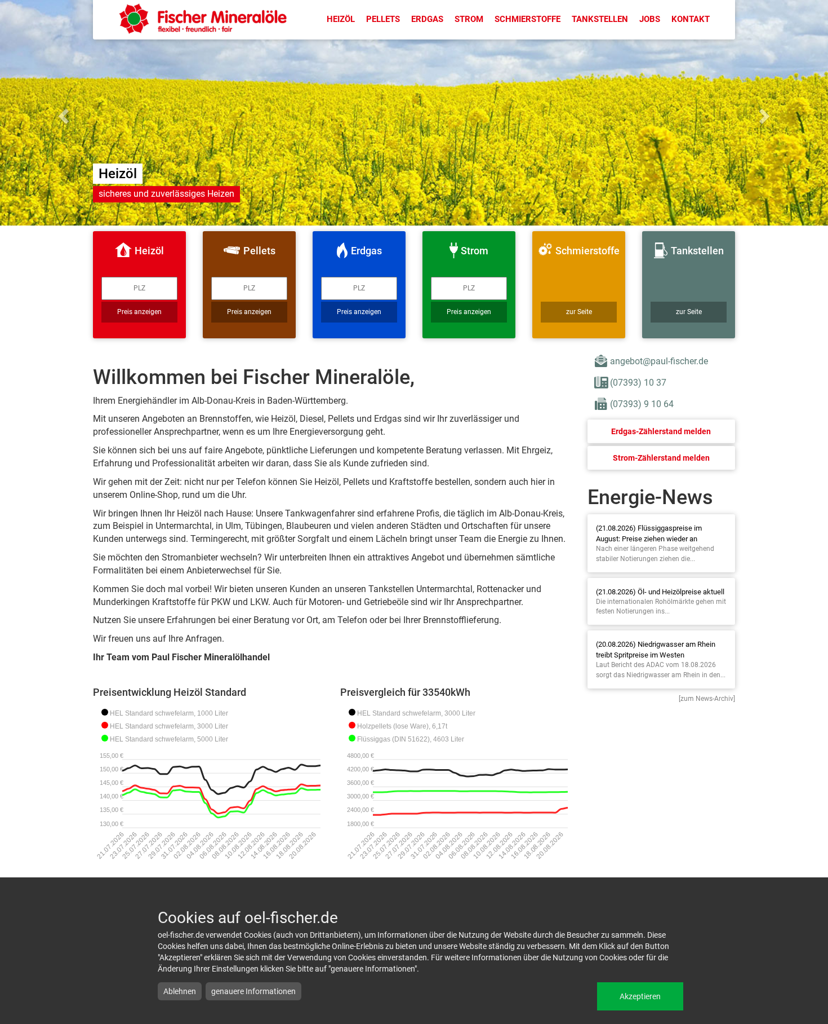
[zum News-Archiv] (707, 699)
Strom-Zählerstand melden (661, 457)
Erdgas (427, 19)
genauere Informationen (253, 991)
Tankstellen (600, 19)
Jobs (649, 19)
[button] (62, 113)
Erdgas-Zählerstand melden (661, 431)
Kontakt (690, 19)
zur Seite (579, 312)
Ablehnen (179, 991)
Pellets (383, 19)
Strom (469, 19)
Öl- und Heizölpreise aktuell (681, 592)
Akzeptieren (640, 996)
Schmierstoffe (527, 19)
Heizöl (341, 19)
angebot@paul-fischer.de (659, 361)
